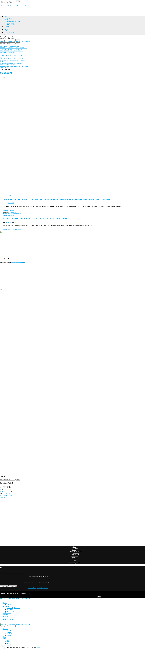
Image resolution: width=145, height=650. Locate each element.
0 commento (13, 212)
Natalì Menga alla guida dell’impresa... (10, 46)
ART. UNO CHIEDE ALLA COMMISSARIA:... (13, 48)
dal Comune (10, 23)
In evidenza (13, 196)
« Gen (1, 497)
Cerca (18, 1)
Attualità (6, 19)
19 (7, 493)
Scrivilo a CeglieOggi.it (13, 21)
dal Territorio (11, 25)
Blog (4, 637)
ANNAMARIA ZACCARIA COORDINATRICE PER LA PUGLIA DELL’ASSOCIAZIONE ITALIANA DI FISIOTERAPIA (56, 199)
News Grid (9, 632)
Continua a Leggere (8, 210)
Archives (9, 641)
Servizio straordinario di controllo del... (10, 54)
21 (11, 493)
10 (4, 491)
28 (11, 495)
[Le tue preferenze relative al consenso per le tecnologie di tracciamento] (3, 647)
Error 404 (9, 645)
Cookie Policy (14, 586)
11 (6, 491)
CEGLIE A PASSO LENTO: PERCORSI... (12, 58)
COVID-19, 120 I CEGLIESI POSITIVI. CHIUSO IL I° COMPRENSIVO (35, 219)
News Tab (9, 633)
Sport (5, 33)
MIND (99, 597)
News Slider (10, 635)
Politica (6, 27)
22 (1, 495)
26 (7, 495)
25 (6, 495)
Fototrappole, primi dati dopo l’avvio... (10, 64)
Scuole (5, 30)
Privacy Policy (5, 586)
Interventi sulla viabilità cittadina (8, 52)
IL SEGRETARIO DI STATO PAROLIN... (11, 63)
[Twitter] (0, 4)
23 (2, 495)
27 (9, 495)
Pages (5, 638)
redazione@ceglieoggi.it (18, 262)
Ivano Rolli (11, 203)
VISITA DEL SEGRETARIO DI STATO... (11, 49)
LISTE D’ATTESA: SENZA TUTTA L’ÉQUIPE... (14, 66)
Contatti (9, 18)
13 (9, 491)
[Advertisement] (21, 10)
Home (5, 16)
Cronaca (6, 29)
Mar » (5, 497)
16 (2, 493)
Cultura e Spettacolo (9, 32)
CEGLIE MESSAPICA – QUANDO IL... (11, 51)
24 (4, 495)
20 (9, 493)
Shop (8, 640)
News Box (9, 630)
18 (6, 493)
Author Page (10, 643)
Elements (5, 629)
